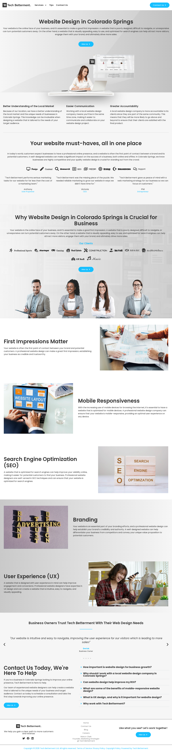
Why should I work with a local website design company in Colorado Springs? (120, 675)
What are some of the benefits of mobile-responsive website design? (121, 690)
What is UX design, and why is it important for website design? (122, 697)
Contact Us (62, 5)
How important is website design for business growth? (117, 667)
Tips (51, 5)
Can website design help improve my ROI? (109, 682)
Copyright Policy (113, 748)
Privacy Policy (99, 748)
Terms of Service (84, 748)
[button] (4, 644)
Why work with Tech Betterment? (104, 703)
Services (39, 5)
